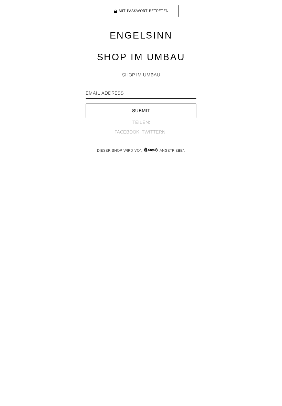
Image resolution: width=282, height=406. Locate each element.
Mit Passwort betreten (144, 11)
